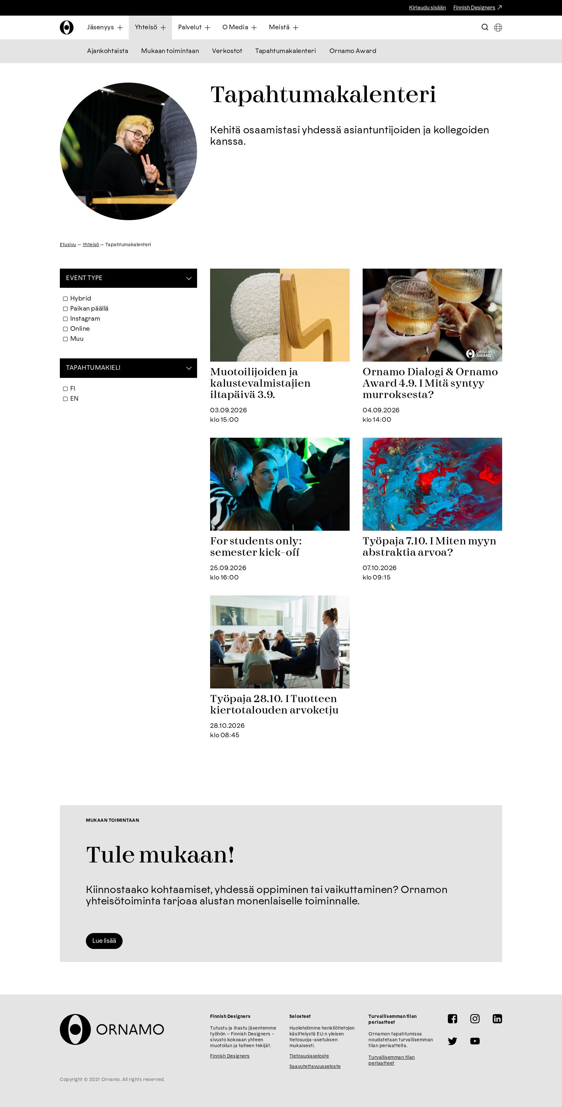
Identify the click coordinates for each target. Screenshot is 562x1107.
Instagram (85, 319)
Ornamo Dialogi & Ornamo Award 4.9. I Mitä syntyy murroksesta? (430, 383)
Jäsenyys (100, 27)
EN (74, 399)
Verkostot (227, 51)
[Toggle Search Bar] (485, 27)
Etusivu (68, 245)
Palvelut (190, 27)
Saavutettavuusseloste (315, 1066)
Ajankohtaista (107, 51)
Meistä (279, 27)
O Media (235, 27)
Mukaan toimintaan (170, 51)
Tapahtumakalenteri (285, 51)
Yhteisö (146, 27)
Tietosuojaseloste (309, 1056)
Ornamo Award (353, 51)
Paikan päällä (89, 309)
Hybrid (80, 299)
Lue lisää (104, 941)
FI (72, 389)
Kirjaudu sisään (427, 7)
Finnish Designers (474, 7)
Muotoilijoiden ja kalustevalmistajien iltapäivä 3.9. (260, 383)
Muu (77, 339)
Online (80, 329)
